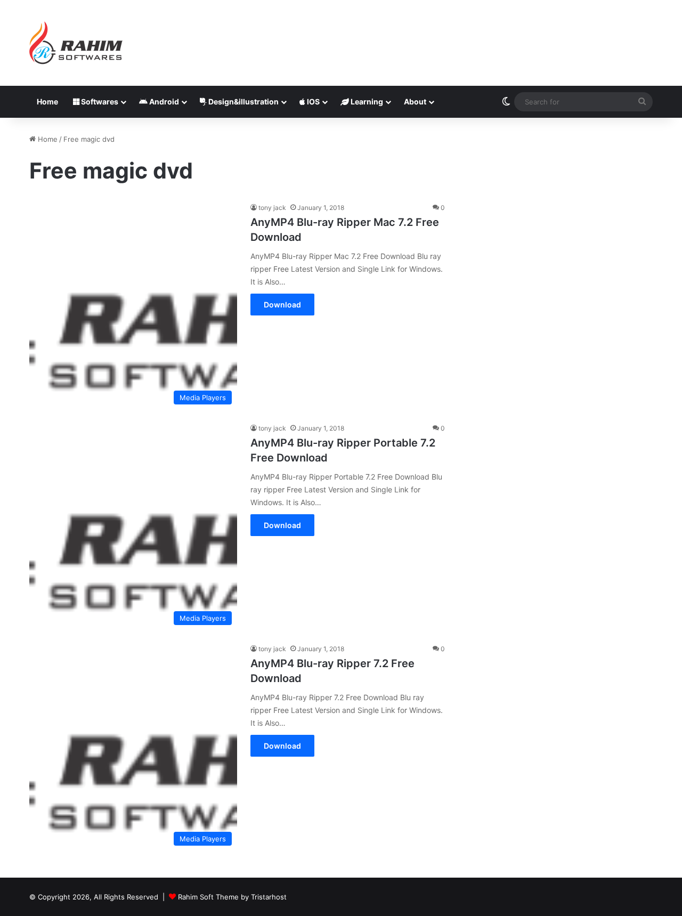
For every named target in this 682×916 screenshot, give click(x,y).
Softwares (98, 101)
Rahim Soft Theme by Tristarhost (232, 897)
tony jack (272, 208)
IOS (312, 101)
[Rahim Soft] (76, 42)
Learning (366, 101)
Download (282, 304)
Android (163, 101)
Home (47, 101)
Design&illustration (243, 101)
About (415, 101)
